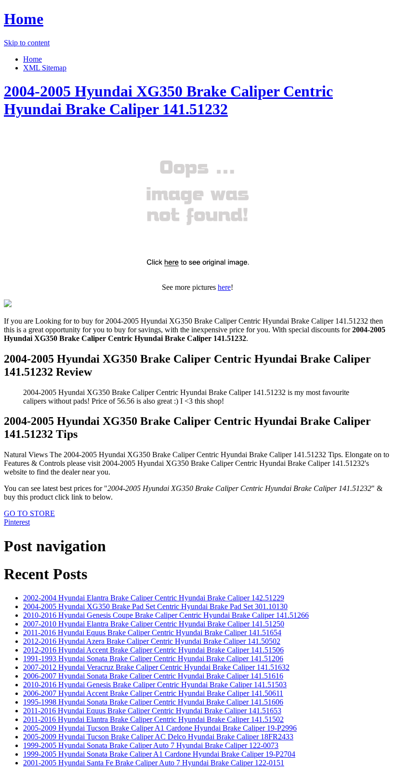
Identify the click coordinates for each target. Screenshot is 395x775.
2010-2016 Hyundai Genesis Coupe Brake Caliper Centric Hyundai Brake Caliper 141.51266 (166, 615)
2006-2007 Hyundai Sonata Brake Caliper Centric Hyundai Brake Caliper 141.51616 (153, 676)
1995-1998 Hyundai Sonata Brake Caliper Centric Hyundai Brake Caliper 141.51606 (153, 702)
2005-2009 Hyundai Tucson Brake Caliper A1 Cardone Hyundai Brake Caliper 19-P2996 (160, 728)
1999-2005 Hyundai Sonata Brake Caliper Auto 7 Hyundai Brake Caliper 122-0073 (150, 745)
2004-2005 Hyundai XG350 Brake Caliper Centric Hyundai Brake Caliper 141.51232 (168, 100)
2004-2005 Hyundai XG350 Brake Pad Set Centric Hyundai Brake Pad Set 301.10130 (155, 606)
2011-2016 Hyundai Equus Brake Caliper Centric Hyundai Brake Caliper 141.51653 (152, 711)
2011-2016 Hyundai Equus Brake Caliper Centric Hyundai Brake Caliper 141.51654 (152, 632)
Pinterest (17, 522)
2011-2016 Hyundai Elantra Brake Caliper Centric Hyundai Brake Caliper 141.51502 (153, 719)
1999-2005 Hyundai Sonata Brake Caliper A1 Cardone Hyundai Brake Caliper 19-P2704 (159, 754)
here (224, 287)
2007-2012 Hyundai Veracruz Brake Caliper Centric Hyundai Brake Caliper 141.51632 (156, 667)
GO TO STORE (29, 513)
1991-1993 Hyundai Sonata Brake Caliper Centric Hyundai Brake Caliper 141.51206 (153, 658)
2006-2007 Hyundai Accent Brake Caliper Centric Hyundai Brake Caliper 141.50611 (153, 693)
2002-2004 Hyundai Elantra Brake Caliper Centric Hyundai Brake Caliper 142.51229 (153, 598)
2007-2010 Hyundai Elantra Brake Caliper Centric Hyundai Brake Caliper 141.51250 (153, 624)
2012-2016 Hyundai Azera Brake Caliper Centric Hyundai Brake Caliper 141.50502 (151, 641)
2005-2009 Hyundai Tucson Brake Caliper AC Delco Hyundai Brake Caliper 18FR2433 (158, 737)
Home (23, 18)
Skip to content (27, 43)
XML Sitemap (44, 68)
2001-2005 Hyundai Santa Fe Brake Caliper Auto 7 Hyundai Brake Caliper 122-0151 (153, 763)
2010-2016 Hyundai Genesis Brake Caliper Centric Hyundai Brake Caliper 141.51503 (155, 684)
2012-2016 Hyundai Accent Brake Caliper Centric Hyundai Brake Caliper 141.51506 (153, 650)
